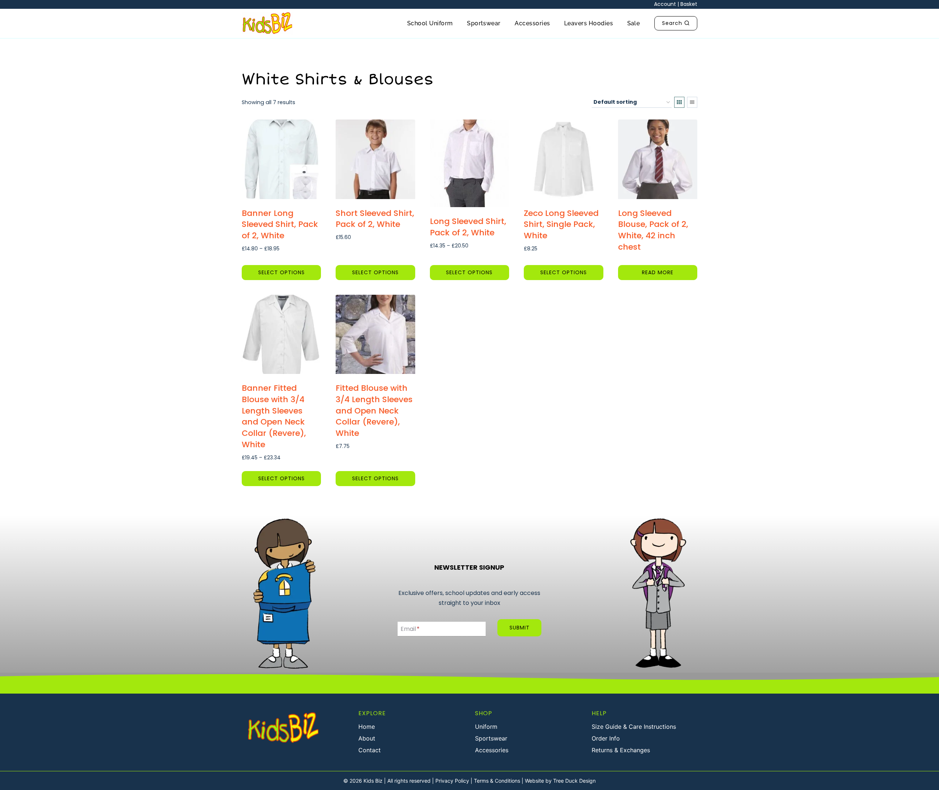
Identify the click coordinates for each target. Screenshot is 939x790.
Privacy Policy (452, 781)
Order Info (606, 738)
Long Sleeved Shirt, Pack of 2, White (468, 227)
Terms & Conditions (497, 781)
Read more (657, 272)
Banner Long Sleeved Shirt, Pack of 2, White (280, 224)
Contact (369, 750)
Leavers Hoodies (588, 23)
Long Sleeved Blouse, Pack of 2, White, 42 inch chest (653, 230)
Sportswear (484, 23)
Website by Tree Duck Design (560, 781)
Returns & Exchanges (621, 750)
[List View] (692, 102)
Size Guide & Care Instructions (634, 726)
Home (366, 726)
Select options (281, 272)
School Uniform (430, 23)
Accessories (532, 23)
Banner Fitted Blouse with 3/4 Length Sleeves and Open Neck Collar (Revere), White (274, 416)
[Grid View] (679, 102)
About (366, 738)
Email (410, 629)
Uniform (486, 726)
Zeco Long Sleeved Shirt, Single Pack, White (561, 224)
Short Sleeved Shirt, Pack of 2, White (375, 218)
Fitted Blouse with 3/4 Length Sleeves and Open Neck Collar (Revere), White (374, 410)
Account (665, 4)
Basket (688, 4)
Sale (633, 23)
